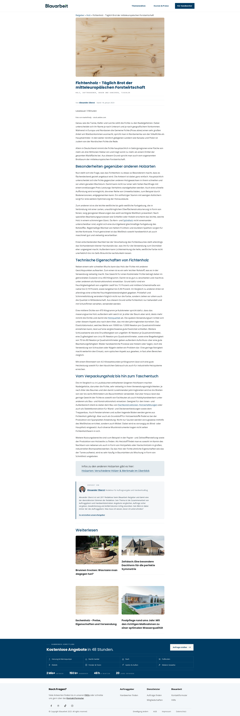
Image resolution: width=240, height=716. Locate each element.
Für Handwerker (184, 5)
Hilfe (173, 700)
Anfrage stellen (180, 647)
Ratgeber (80, 15)
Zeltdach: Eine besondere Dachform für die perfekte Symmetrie (138, 565)
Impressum (166, 711)
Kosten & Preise (161, 5)
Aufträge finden (154, 695)
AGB (155, 711)
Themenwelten (139, 5)
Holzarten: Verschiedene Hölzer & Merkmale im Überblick (116, 470)
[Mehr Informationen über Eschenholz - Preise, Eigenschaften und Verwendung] (97, 600)
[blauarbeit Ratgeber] (57, 6)
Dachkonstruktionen (128, 404)
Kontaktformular (75, 698)
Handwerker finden (129, 695)
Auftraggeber (89, 93)
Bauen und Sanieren (109, 93)
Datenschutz (181, 711)
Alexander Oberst (87, 103)
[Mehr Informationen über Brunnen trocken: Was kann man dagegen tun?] (97, 550)
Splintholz (128, 220)
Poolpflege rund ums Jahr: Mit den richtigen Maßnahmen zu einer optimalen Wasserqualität (142, 624)
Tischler (125, 93)
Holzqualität (114, 317)
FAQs (87, 695)
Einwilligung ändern (140, 711)
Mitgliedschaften (155, 700)
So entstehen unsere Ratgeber (92, 515)
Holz (88, 15)
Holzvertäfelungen (148, 404)
